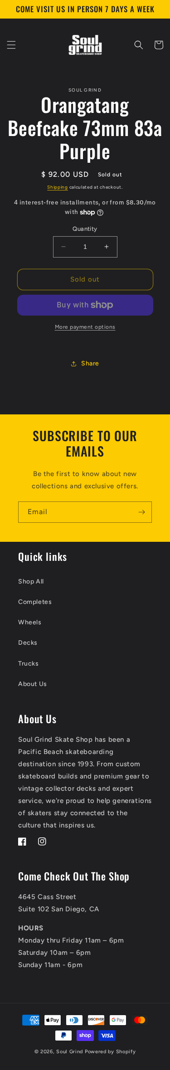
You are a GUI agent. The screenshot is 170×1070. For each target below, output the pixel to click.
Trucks (28, 663)
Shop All (31, 581)
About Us (32, 684)
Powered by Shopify (110, 1052)
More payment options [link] (85, 327)
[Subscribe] (141, 512)
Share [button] (90, 363)
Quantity (85, 228)
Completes (35, 602)
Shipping (57, 187)
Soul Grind (70, 1052)
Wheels (30, 622)
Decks (28, 643)
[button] (11, 45)
